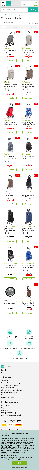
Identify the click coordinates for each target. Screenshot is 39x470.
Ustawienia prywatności (9, 392)
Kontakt (4, 370)
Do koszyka (10, 60)
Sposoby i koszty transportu (10, 385)
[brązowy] (8, 89)
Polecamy (4, 27)
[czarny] (5, 232)
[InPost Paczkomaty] (4, 425)
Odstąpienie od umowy (8, 413)
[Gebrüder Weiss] (10, 425)
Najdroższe (33, 27)
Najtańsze (25, 27)
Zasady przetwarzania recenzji (11, 415)
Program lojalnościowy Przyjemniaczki (13, 383)
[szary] (5, 89)
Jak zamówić (5, 380)
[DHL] (18, 425)
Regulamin (4, 395)
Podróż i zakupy (9, 15)
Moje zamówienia (7, 408)
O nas (3, 372)
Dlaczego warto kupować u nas (11, 390)
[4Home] (2, 15)
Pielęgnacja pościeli (7, 397)
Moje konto (5, 405)
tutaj (19, 459)
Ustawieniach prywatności (9, 455)
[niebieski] (8, 161)
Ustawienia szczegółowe (19, 467)
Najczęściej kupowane (14, 27)
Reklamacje (5, 410)
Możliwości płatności (8, 388)
